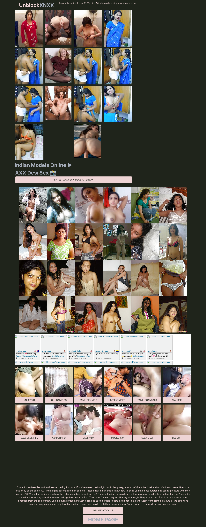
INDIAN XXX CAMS (103, 510)
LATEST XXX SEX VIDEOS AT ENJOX (73, 179)
